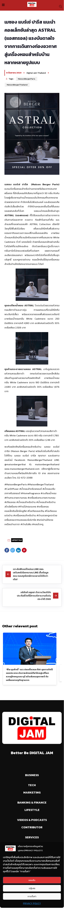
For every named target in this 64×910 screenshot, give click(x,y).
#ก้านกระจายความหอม (15, 497)
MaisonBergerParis (26, 78)
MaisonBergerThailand (17, 84)
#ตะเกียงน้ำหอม (48, 493)
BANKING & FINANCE (31, 802)
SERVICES (32, 837)
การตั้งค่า (32, 896)
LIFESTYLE (17, 540)
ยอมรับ (32, 880)
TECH (32, 785)
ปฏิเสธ (32, 888)
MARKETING (32, 792)
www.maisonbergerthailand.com (21, 469)
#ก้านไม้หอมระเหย (27, 506)
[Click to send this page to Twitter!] (12, 550)
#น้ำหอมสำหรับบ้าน (26, 502)
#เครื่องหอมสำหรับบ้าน (24, 515)
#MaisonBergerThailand (40, 484)
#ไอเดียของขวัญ (35, 511)
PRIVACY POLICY (32, 903)
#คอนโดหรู (37, 524)
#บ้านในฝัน (25, 524)
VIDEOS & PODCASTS (32, 820)
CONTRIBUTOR (31, 827)
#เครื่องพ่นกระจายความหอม (41, 497)
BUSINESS (32, 775)
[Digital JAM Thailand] (32, 4)
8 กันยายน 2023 (13, 72)
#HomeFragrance (30, 493)
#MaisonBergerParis (15, 484)
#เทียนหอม (10, 502)
